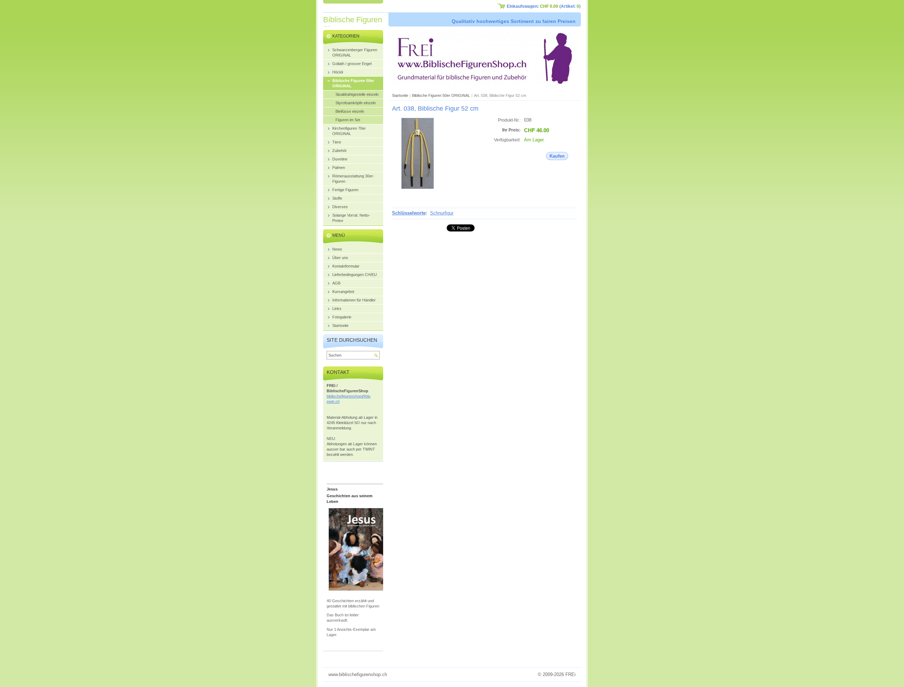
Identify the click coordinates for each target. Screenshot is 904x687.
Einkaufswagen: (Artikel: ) (544, 6)
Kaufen (557, 156)
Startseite (400, 95)
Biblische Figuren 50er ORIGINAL (441, 95)
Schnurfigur (441, 213)
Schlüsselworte (409, 213)
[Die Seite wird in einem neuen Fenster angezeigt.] (417, 187)
